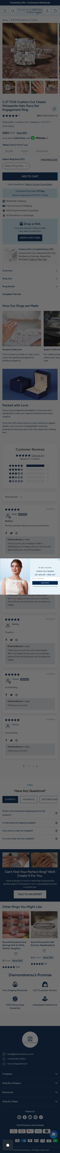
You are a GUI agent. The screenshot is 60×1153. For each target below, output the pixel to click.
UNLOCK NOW (45, 582)
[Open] (7, 1145)
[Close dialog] (59, 559)
